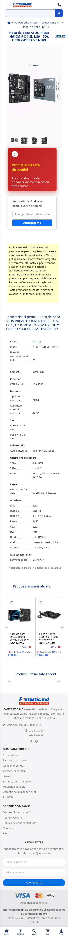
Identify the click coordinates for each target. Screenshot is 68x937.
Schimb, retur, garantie (17, 781)
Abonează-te (34, 882)
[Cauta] (59, 13)
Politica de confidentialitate (19, 823)
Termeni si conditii (14, 771)
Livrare (7, 776)
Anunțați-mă (32, 223)
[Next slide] (62, 627)
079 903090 (36, 730)
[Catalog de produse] (9, 5)
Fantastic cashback (14, 760)
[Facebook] (31, 741)
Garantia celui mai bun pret (19, 791)
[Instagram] (36, 741)
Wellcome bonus (13, 765)
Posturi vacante (12, 817)
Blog (5, 833)
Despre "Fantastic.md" (16, 812)
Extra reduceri (11, 755)
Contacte (8, 828)
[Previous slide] (7, 627)
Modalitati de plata (14, 786)
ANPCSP (8, 797)
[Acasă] (8, 22)
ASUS (37, 341)
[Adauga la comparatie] (11, 602)
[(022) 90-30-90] (59, 5)
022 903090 (36, 734)
